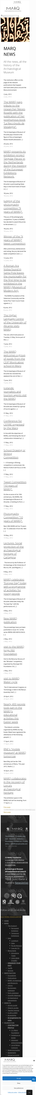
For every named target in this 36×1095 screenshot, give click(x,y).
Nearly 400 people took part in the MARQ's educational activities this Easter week (14, 713)
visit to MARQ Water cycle (11, 680)
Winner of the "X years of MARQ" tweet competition (15, 240)
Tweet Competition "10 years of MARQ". (15, 485)
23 (35, 810)
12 (16, 810)
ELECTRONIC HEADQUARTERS (11, 917)
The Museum (9, 836)
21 (31, 810)
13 (17, 810)
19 (28, 810)
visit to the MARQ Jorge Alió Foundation (14, 650)
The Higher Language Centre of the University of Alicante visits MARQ (15, 322)
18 (26, 810)
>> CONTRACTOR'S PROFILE (14, 860)
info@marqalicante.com (19, 844)
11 (14, 810)
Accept (19, 1078)
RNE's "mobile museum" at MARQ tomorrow (15, 752)
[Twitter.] (2, 913)
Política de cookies (12, 1092)
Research (12, 839)
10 (12, 810)
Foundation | (9, 841)
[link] (18, 16)
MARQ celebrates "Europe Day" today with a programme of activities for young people (15, 587)
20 (30, 810)
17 (24, 810)
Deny (18, 1083)
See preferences (18, 1088)
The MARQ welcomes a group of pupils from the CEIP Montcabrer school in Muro (14, 359)
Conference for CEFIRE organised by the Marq (14, 424)
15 (21, 810)
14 (19, 810)
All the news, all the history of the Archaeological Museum (15, 67)
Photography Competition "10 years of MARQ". (13, 517)
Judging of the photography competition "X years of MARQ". (13, 206)
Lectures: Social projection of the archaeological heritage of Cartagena (14, 550)
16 (23, 810)
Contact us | (18, 841)
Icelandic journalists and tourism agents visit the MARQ (15, 393)
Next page (7, 812)
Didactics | (21, 839)
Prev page (7, 807)
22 (33, 810)
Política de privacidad (23, 1092)
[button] (34, 1061)
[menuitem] (13, 921)
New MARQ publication (10, 620)
